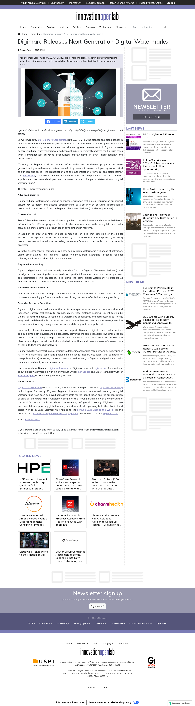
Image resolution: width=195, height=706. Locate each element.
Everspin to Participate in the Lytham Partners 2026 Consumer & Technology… (158, 291)
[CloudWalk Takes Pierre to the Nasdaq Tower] (34, 540)
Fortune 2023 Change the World (95, 409)
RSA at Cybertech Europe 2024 (158, 136)
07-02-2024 (41, 50)
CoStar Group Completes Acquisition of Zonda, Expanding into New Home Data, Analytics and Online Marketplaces (70, 558)
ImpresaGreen (117, 623)
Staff (95, 643)
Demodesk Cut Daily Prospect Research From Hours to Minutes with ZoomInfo (70, 520)
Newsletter (121, 27)
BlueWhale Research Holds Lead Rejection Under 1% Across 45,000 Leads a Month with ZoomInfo (70, 485)
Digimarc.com (110, 413)
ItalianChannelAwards (140, 623)
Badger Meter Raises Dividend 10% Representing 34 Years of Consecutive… (159, 374)
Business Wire (25, 50)
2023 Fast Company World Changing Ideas (55, 413)
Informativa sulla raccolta (70, 702)
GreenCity (101, 623)
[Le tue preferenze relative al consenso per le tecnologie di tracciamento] (180, 703)
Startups (90, 27)
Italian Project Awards (151, 2)
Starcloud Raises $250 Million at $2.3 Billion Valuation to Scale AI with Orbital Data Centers (105, 485)
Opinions (77, 27)
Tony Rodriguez (26, 375)
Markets (64, 27)
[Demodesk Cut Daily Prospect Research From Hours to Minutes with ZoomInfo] (70, 503)
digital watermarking (111, 387)
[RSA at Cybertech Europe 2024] (133, 141)
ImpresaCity (74, 2)
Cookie (91, 686)
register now (100, 368)
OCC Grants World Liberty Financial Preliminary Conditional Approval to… (158, 320)
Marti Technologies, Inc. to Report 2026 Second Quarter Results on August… (159, 348)
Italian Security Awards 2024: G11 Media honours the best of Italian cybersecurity (158, 164)
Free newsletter (45, 433)
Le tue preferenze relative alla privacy (110, 702)
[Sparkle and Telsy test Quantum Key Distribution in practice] (133, 221)
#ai (39, 139)
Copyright (108, 643)
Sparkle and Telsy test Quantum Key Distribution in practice (160, 218)
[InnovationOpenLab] (97, 16)
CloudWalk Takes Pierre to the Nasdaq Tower (33, 553)
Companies (36, 27)
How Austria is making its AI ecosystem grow (158, 191)
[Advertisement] (97, 576)
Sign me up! (97, 606)
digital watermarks (59, 368)
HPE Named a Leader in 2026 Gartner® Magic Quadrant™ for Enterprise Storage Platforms (33, 485)
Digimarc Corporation (55, 139)
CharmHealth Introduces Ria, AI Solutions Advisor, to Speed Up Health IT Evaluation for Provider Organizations (106, 521)
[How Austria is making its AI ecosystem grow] (133, 196)
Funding (51, 27)
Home (23, 27)
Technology (105, 27)
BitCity (31, 623)
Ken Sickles (29, 175)
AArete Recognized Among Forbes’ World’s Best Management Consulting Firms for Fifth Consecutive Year (33, 521)
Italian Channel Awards (121, 2)
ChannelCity (57, 2)
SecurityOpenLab (95, 2)
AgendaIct (162, 623)
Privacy (103, 686)
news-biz (35, 34)
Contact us (123, 643)
